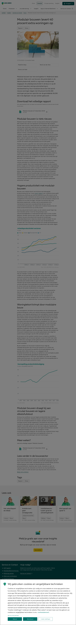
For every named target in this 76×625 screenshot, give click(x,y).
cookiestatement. (43, 612)
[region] (38, 602)
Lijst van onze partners (13, 615)
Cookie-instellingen (45, 619)
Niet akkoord (30, 619)
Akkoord (15, 619)
